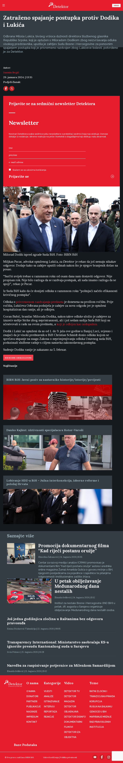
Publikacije (33, 706)
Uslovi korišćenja (51, 757)
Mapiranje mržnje (100, 716)
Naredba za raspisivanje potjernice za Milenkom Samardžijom (61, 665)
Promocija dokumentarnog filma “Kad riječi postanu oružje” (73, 548)
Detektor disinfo (75, 716)
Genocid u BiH (98, 711)
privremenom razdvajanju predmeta (39, 302)
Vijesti (48, 691)
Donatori (32, 696)
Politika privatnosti (68, 757)
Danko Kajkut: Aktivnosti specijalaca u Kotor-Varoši (44, 430)
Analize (48, 696)
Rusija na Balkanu (101, 706)
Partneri (31, 701)
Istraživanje (51, 701)
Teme (94, 683)
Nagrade (31, 711)
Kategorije (52, 683)
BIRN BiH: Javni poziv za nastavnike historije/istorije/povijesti (53, 380)
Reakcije (49, 716)
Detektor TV (72, 691)
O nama (32, 683)
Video (116, 5)
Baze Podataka (25, 745)
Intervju (49, 706)
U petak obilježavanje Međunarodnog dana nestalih (78, 586)
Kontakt (31, 722)
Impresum (32, 716)
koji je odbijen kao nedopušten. (77, 324)
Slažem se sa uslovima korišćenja (29, 170)
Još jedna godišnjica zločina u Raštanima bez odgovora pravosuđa (55, 621)
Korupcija (96, 701)
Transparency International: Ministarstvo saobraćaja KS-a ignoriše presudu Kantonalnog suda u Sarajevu (58, 644)
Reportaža (50, 711)
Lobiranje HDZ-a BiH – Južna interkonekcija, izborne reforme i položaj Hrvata (52, 482)
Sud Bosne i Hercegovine (18, 358)
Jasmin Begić (11, 72)
